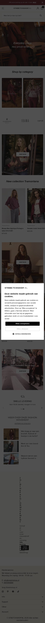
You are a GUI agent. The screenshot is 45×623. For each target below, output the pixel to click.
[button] (22, 334)
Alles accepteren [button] (22, 324)
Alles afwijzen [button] (22, 329)
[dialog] (22, 311)
